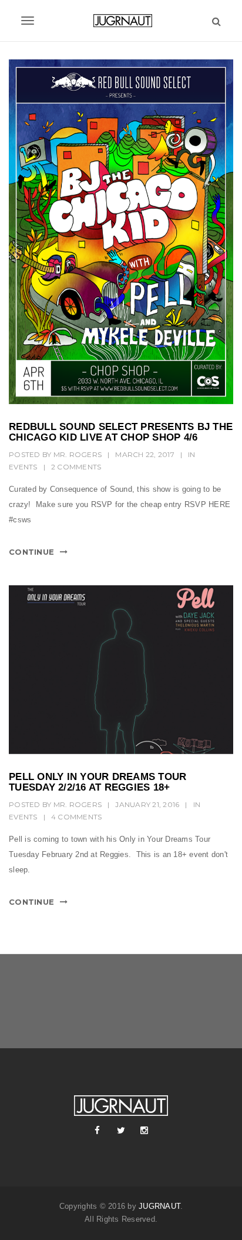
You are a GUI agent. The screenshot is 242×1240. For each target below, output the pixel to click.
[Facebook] (97, 1130)
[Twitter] (121, 1130)
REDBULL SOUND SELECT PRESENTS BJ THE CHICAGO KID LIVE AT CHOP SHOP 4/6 (121, 432)
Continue (31, 551)
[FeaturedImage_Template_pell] (121, 669)
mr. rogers (77, 454)
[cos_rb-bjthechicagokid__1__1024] (121, 231)
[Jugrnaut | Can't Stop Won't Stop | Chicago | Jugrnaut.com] (121, 20)
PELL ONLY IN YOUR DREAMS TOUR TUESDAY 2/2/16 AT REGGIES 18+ (97, 782)
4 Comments (76, 816)
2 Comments (76, 466)
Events (23, 466)
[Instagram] (144, 1130)
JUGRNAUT (159, 1206)
